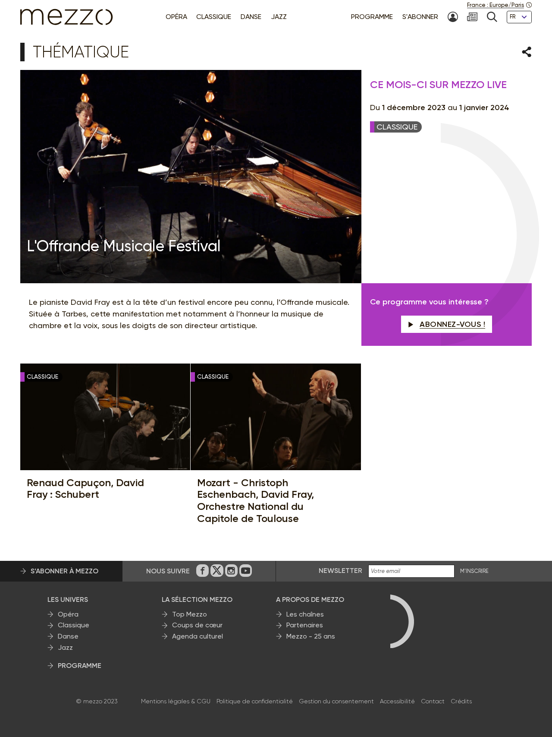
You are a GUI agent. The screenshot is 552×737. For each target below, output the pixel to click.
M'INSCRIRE (474, 571)
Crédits (461, 701)
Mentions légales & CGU (175, 701)
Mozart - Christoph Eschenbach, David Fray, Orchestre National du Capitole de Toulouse (255, 500)
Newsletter (340, 570)
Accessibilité (397, 701)
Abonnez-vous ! (452, 324)
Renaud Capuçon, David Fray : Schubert (85, 488)
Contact (433, 701)
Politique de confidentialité (254, 701)
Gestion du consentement (336, 701)
